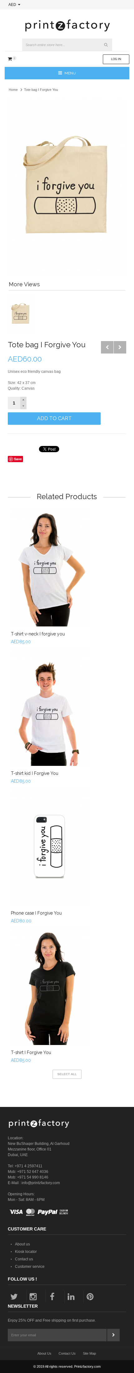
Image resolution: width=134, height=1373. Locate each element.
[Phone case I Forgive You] (50, 847)
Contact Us (67, 1353)
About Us (44, 1353)
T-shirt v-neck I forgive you (38, 633)
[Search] (106, 45)
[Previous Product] (107, 347)
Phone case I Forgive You (36, 913)
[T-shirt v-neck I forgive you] (50, 568)
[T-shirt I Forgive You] (50, 986)
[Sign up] (113, 1335)
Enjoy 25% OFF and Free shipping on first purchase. (52, 1320)
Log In (116, 59)
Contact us (24, 1259)
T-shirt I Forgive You (31, 1052)
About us (22, 1244)
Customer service (30, 1266)
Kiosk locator (26, 1251)
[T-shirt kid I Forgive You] (50, 707)
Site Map (89, 1353)
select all (67, 1074)
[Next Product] (120, 347)
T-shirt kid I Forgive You (34, 773)
